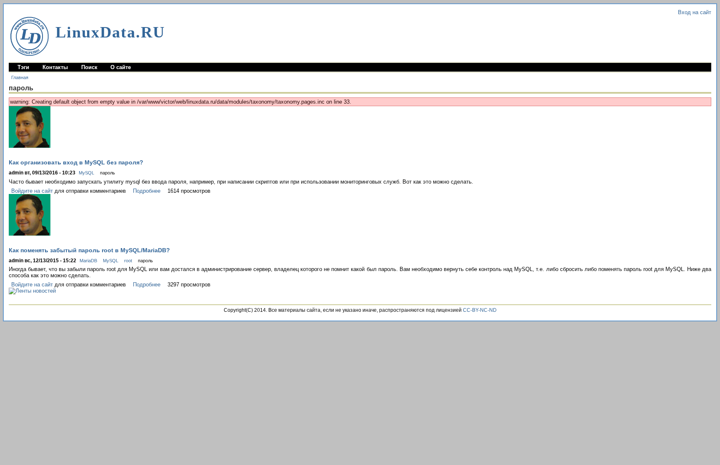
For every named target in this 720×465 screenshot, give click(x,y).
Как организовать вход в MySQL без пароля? (76, 162)
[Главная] (29, 36)
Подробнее (146, 191)
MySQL (86, 172)
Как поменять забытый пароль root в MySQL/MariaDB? (89, 250)
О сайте (120, 67)
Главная (19, 77)
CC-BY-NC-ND (480, 310)
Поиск (89, 67)
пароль (107, 172)
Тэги (23, 67)
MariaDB (88, 260)
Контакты (55, 67)
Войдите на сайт (32, 191)
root (128, 260)
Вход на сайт (694, 12)
